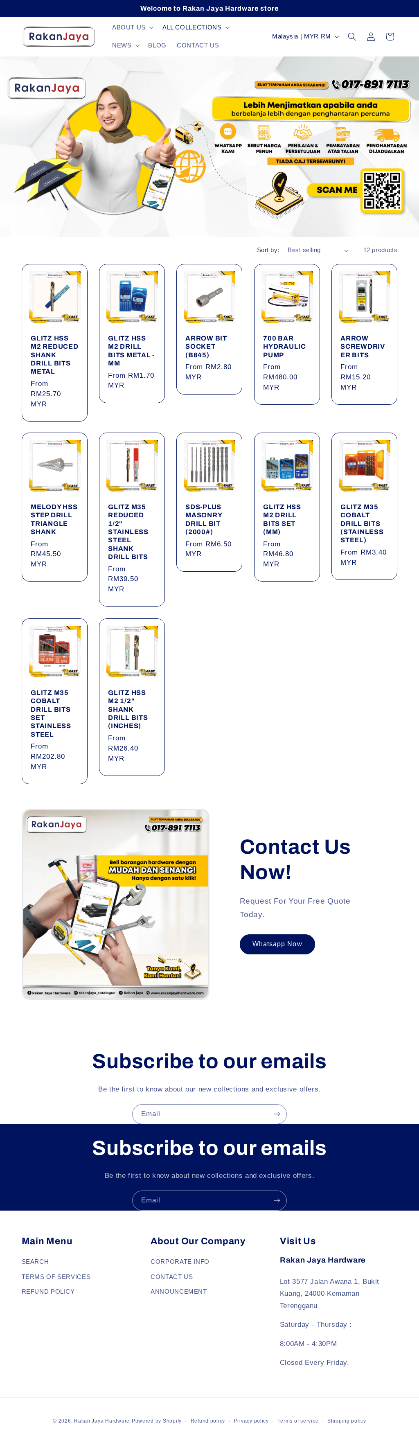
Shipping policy (346, 1420)
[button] (132, 27)
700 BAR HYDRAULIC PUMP (284, 347)
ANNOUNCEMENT (179, 1291)
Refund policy (208, 1420)
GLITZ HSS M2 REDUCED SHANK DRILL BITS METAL (55, 355)
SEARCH (35, 1261)
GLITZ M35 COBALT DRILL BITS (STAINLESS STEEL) (362, 523)
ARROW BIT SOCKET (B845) (206, 347)
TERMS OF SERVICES (56, 1277)
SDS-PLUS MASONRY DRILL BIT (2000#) (203, 519)
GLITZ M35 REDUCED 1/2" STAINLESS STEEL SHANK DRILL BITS (128, 531)
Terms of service (297, 1420)
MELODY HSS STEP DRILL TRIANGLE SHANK (54, 519)
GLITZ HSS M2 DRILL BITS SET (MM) (282, 519)
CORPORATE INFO (180, 1261)
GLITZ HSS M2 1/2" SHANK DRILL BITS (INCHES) (128, 709)
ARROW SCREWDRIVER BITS (362, 347)
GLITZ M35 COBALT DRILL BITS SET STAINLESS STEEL (51, 713)
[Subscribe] (277, 1114)
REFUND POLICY (48, 1291)
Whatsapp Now (277, 943)
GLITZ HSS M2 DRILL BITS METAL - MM (131, 351)
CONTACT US (172, 1277)
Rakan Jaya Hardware (102, 1420)
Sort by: (268, 250)
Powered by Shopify (157, 1420)
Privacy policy (251, 1420)
